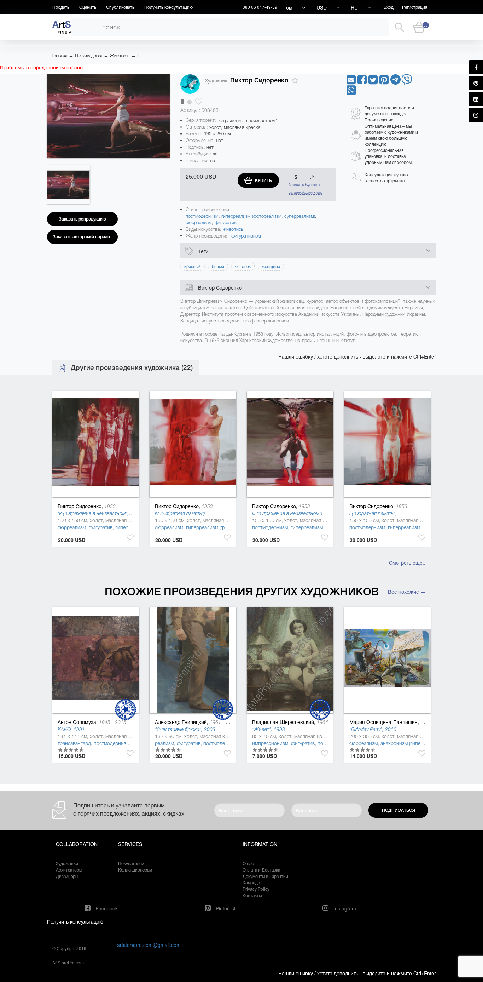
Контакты (252, 895)
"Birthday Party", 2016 (372, 729)
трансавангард (74, 743)
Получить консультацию (168, 7)
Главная (59, 55)
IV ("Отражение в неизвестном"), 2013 (100, 513)
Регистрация (414, 7)
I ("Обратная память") (373, 513)
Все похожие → (406, 591)
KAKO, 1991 (71, 729)
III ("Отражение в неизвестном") (287, 513)
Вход (389, 7)
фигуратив (226, 222)
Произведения (88, 55)
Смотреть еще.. (407, 562)
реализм (164, 743)
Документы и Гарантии (265, 876)
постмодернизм (202, 216)
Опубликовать (120, 7)
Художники (67, 863)
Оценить (87, 7)
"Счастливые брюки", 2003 (185, 729)
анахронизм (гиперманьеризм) (414, 743)
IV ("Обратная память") (180, 513)
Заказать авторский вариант (82, 236)
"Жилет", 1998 (268, 729)
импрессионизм (270, 743)
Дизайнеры (67, 876)
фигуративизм (246, 236)
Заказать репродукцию (82, 219)
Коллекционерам (135, 870)
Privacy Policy (256, 889)
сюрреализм (199, 222)
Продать (60, 7)
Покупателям (131, 863)
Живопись (119, 55)
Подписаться (398, 810)
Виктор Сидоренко (259, 80)
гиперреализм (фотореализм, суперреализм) (268, 216)
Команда (251, 882)
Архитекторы (69, 870)
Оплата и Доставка (261, 870)
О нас (248, 863)
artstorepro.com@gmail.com (149, 944)
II (138, 55)
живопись (233, 229)
